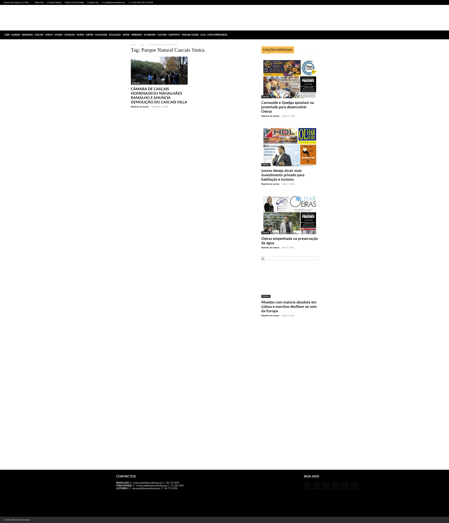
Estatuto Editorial (54, 2)
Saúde (126, 35)
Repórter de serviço (140, 107)
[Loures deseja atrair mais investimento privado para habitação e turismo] (289, 145)
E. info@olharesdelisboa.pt (113, 2)
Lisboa (49, 35)
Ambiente (136, 35)
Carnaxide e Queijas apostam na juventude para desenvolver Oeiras (287, 107)
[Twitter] (437, 2)
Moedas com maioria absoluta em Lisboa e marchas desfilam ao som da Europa (289, 306)
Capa (7, 35)
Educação (115, 35)
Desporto (174, 35)
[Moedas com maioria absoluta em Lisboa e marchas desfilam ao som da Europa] (289, 277)
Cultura (162, 35)
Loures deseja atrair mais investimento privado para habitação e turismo (282, 175)
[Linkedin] (425, 2)
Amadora (27, 35)
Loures (58, 35)
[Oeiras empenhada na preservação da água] (289, 213)
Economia (150, 35)
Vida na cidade (190, 35)
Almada (15, 35)
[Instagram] (419, 2)
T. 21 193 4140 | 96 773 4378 (140, 2)
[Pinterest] (431, 2)
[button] (445, 34)
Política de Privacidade (74, 2)
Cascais (39, 35)
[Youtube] (442, 2)
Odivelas (69, 35)
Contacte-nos (93, 2)
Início (133, 44)
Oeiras (80, 35)
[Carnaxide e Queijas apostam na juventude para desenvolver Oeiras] (289, 77)
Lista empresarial (217, 35)
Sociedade (101, 35)
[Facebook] (414, 2)
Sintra (89, 35)
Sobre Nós (39, 2)
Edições (265, 97)
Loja (203, 35)
